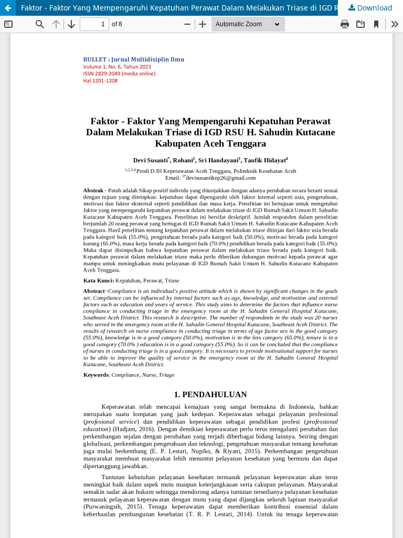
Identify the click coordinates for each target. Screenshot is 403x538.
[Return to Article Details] (8, 8)
